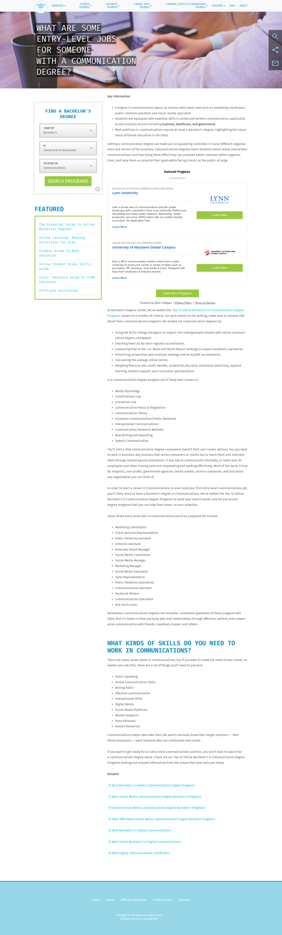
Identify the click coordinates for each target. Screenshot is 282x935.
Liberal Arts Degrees (142, 5)
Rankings (57, 5)
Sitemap (184, 900)
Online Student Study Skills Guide (65, 266)
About (243, 5)
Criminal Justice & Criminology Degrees (186, 5)
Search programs (68, 181)
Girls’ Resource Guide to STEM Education (67, 280)
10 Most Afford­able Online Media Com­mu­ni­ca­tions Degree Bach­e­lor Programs (161, 819)
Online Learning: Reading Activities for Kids (62, 240)
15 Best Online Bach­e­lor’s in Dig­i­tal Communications (144, 842)
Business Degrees (111, 5)
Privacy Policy (162, 900)
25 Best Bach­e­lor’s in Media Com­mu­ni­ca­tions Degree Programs (151, 785)
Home (96, 900)
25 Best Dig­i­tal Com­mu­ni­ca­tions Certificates (138, 853)
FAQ (231, 5)
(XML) (156, 918)
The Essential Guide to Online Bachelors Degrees (67, 227)
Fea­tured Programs (177, 172)
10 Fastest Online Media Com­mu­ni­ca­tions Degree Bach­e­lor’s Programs (156, 808)
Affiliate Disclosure (58, 290)
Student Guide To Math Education (59, 253)
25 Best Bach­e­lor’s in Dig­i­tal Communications (139, 830)
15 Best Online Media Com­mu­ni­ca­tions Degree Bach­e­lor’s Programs (154, 796)
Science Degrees (84, 5)
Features (217, 5)
